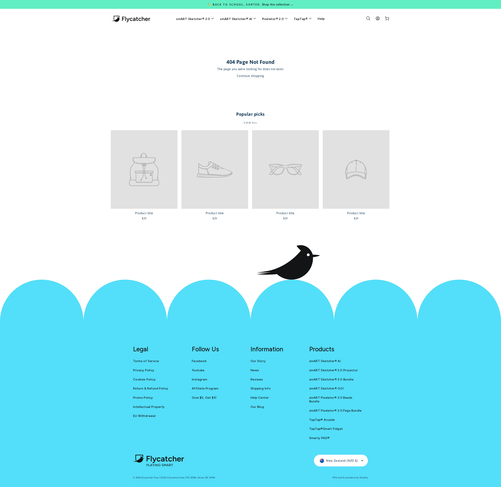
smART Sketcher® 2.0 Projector (333, 370)
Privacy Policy (143, 370)
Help (321, 19)
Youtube (198, 370)
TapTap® (301, 19)
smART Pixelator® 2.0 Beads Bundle (330, 399)
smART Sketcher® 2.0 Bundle (331, 379)
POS (334, 477)
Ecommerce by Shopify (355, 477)
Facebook (199, 361)
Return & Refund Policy (150, 388)
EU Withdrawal (144, 416)
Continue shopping (250, 76)
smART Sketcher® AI (236, 19)
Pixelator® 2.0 (273, 19)
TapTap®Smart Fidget (326, 429)
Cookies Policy (144, 379)
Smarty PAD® (319, 438)
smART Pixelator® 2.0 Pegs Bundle (335, 410)
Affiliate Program (205, 388)
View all (250, 122)
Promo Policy (143, 397)
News (254, 370)
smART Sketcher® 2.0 (193, 19)
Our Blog (257, 407)
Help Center (259, 397)
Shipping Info (260, 388)
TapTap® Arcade (322, 420)
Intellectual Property (149, 407)
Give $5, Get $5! (204, 397)
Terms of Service (146, 361)
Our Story (258, 361)
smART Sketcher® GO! (326, 388)
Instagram (199, 379)
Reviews (256, 379)
